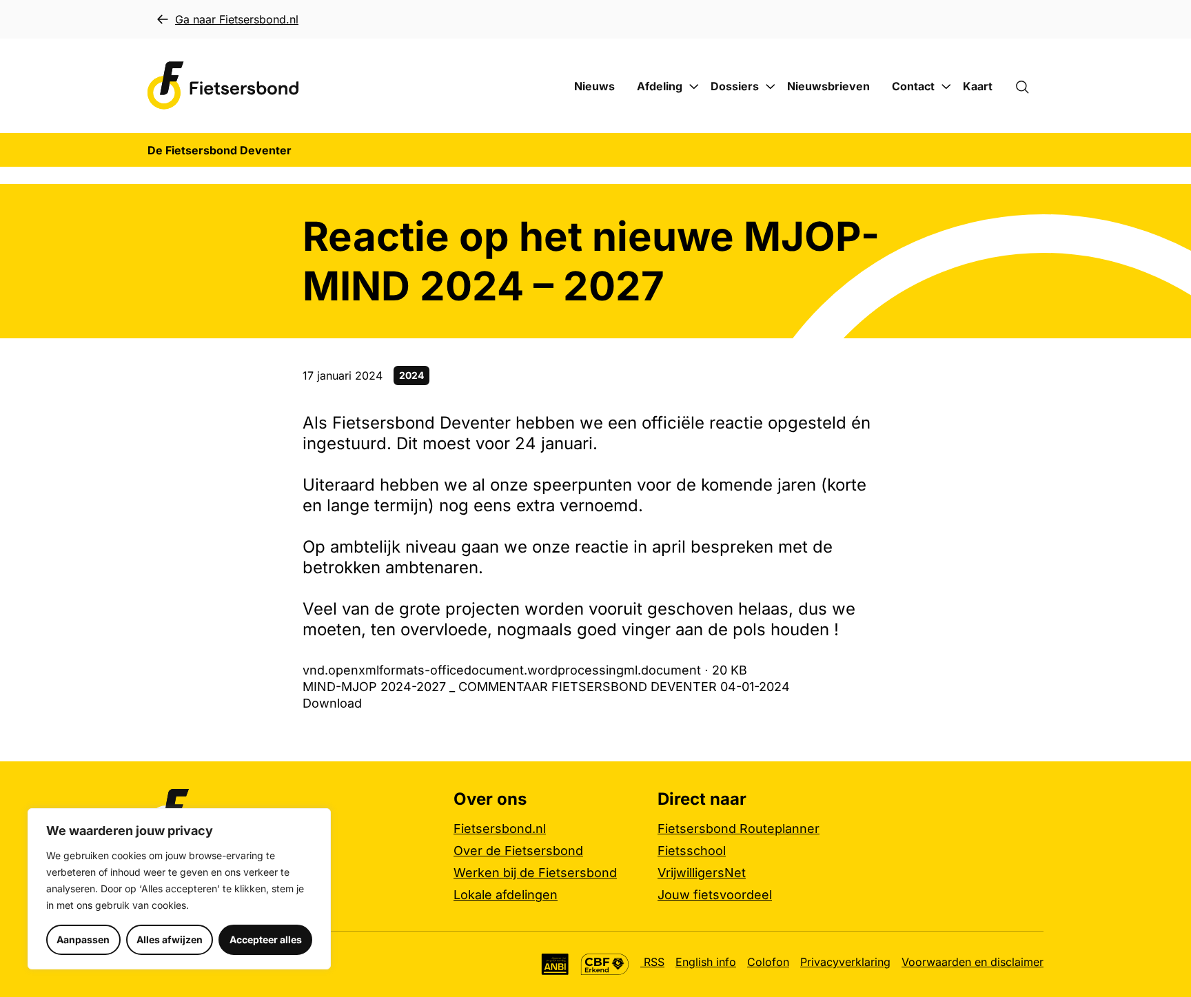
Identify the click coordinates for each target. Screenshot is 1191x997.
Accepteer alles (266, 939)
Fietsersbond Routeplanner (739, 828)
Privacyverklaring (845, 962)
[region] (179, 888)
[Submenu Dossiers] (770, 86)
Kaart (978, 86)
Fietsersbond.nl (500, 828)
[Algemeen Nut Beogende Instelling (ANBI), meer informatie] (555, 964)
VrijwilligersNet (702, 872)
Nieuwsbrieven (828, 86)
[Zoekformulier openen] (1029, 86)
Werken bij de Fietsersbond (535, 872)
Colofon (768, 962)
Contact (913, 86)
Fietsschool (692, 850)
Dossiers (735, 86)
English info (705, 962)
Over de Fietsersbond (518, 850)
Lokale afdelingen (506, 894)
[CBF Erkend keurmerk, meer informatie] (604, 964)
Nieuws (594, 86)
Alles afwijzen (169, 939)
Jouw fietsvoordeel (715, 894)
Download (332, 703)
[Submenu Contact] (946, 86)
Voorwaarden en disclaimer (973, 962)
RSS (652, 962)
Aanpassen (83, 939)
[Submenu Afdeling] (694, 86)
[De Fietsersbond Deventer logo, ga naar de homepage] (223, 86)
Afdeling (659, 86)
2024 (411, 375)
